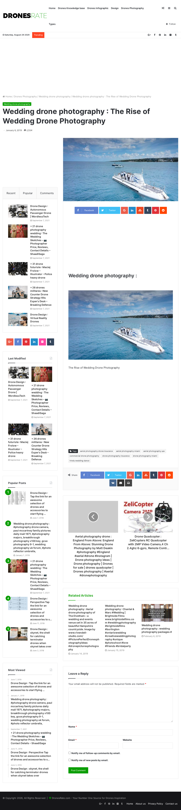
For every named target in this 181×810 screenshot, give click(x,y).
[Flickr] (170, 35)
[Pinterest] (159, 35)
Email (72, 739)
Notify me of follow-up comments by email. (95, 753)
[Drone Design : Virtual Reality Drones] (18, 319)
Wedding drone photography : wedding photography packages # (157, 628)
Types (52, 24)
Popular (28, 193)
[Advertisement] (90, 66)
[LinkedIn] (165, 35)
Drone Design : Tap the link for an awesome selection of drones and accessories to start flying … (41, 503)
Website (127, 739)
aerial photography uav (154, 451)
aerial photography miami (128, 451)
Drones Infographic (98, 8)
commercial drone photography (84, 456)
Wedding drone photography (54, 96)
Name (72, 726)
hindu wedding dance (79, 460)
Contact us (171, 803)
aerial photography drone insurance (96, 451)
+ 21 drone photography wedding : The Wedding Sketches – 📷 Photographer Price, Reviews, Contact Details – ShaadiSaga (40, 240)
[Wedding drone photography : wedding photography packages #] (157, 613)
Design (115, 8)
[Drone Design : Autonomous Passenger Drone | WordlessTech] (18, 211)
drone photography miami (145, 456)
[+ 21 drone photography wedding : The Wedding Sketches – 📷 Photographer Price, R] (18, 231)
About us (141, 803)
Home (52, 8)
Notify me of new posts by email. (89, 760)
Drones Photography (132, 8)
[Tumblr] (175, 35)
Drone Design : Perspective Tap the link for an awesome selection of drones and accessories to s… (41, 609)
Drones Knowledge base (71, 8)
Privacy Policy (155, 803)
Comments (47, 193)
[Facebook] (154, 35)
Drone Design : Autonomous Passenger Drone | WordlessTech (17, 388)
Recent (11, 193)
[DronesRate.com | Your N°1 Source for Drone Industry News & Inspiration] (25, 16)
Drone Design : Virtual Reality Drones (39, 318)
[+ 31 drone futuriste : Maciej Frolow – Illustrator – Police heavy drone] (18, 268)
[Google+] (149, 35)
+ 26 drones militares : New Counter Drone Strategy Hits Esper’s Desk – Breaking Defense (40, 449)
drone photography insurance (116, 456)
